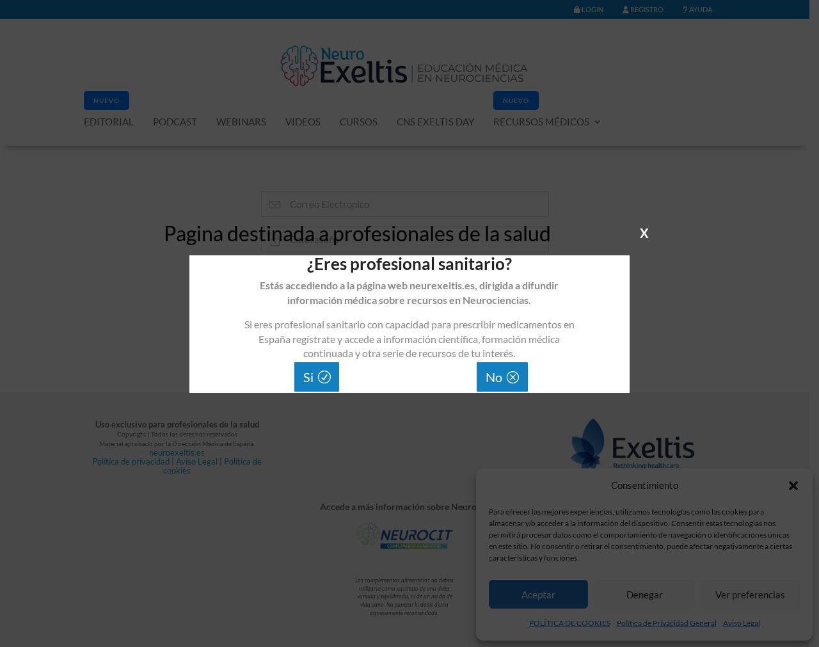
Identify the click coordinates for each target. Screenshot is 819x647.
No (494, 377)
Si (308, 377)
